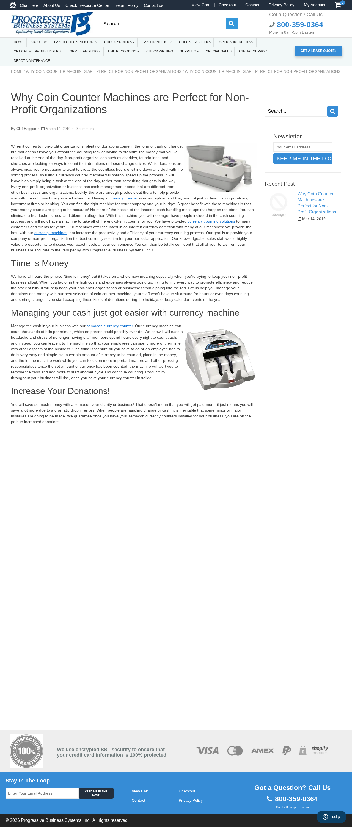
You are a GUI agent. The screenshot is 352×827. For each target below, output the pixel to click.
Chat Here (29, 5)
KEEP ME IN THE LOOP (96, 793)
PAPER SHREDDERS (234, 42)
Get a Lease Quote (318, 51)
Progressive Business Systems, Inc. (55, 820)
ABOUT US (39, 42)
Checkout (227, 5)
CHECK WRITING (159, 51)
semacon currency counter (110, 326)
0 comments (85, 129)
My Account (314, 5)
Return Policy (126, 5)
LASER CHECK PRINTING (74, 42)
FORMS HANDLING (83, 51)
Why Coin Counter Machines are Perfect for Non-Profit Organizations (104, 71)
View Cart (200, 5)
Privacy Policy (282, 5)
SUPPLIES (188, 51)
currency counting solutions (211, 221)
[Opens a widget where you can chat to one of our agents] (331, 817)
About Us (51, 5)
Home (17, 71)
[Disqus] (134, 502)
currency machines (50, 233)
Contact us (153, 5)
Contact (252, 5)
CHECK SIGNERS (118, 42)
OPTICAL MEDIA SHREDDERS (37, 51)
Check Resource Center (87, 5)
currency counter (123, 198)
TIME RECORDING (122, 51)
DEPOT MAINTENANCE (32, 61)
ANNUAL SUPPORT (253, 51)
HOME (19, 42)
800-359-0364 (299, 25)
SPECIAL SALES (219, 51)
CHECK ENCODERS (195, 42)
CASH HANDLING (156, 42)
